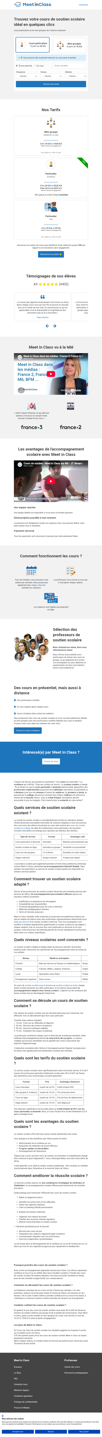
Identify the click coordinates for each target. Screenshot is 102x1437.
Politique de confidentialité (25, 1402)
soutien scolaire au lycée (66, 985)
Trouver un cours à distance (28, 730)
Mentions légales (21, 1390)
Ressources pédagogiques (76, 1373)
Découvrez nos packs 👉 (51, 254)
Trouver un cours (51, 761)
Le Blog (17, 1373)
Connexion (83, 5)
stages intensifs (38, 585)
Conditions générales (23, 1396)
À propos (18, 1367)
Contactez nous (20, 1384)
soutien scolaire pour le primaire (39, 985)
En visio (40, 66)
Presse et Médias (22, 1408)
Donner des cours (72, 1367)
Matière (68, 72)
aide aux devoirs (22, 922)
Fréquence (20, 72)
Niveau (44, 72)
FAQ (16, 1378)
